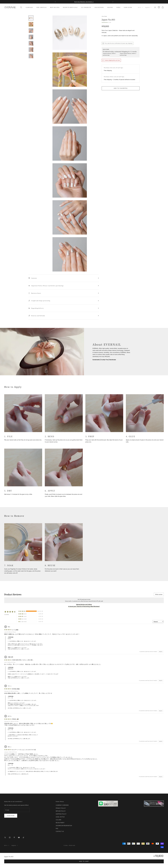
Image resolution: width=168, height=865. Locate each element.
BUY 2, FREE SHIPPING (84, 1)
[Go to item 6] (30, 49)
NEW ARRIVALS (41, 7)
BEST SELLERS (54, 7)
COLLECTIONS (99, 7)
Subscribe (11, 815)
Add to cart (84, 861)
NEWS (118, 7)
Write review (158, 594)
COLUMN (110, 7)
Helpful (160, 651)
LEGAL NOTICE (60, 817)
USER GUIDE (128, 7)
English (147, 7)
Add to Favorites (120, 88)
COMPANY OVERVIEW (62, 805)
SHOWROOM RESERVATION (64, 825)
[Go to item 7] (30, 55)
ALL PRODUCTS (86, 7)
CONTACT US (60, 831)
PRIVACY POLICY (61, 808)
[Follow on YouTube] (19, 837)
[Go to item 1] (30, 17)
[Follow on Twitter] (5, 837)
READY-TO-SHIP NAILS (70, 7)
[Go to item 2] (30, 24)
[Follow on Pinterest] (14, 837)
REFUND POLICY (61, 811)
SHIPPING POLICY (61, 814)
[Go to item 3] (30, 30)
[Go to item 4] (30, 36)
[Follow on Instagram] (10, 837)
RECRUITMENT (60, 822)
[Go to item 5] (30, 43)
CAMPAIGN (29, 7)
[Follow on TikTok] (23, 837)
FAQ (57, 828)
